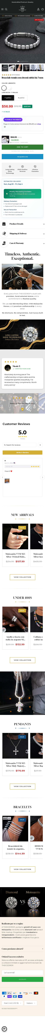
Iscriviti (22, 979)
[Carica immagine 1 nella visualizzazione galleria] (22, 40)
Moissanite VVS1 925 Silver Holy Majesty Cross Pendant (15, 766)
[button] (11, 75)
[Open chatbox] (4, 1028)
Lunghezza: (10, 92)
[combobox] (40, 445)
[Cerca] (7, 9)
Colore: (8, 83)
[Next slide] (42, 477)
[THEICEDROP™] (22, 9)
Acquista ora (22, 157)
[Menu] (2, 9)
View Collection (22, 577)
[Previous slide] (2, 477)
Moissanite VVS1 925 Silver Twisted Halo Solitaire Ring (15, 557)
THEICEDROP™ (12, 1008)
